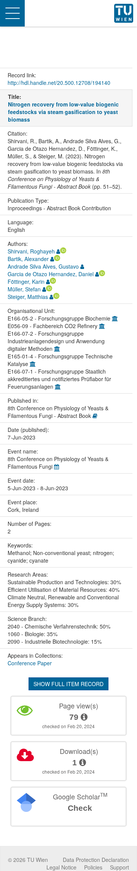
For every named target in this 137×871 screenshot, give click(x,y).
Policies (93, 867)
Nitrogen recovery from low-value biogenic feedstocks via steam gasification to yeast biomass (63, 111)
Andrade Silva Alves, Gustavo (43, 266)
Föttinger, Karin (26, 281)
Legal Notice (61, 867)
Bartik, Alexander (28, 259)
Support (119, 867)
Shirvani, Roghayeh (31, 251)
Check (80, 808)
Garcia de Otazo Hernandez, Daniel (51, 274)
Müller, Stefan (24, 289)
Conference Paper (30, 663)
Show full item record (68, 684)
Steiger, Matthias (28, 296)
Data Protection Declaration (96, 859)
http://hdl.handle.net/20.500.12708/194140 (59, 82)
